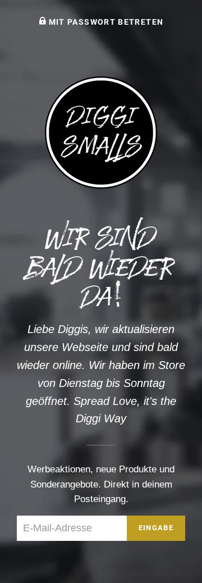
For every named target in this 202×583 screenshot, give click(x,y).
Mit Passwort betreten (104, 21)
